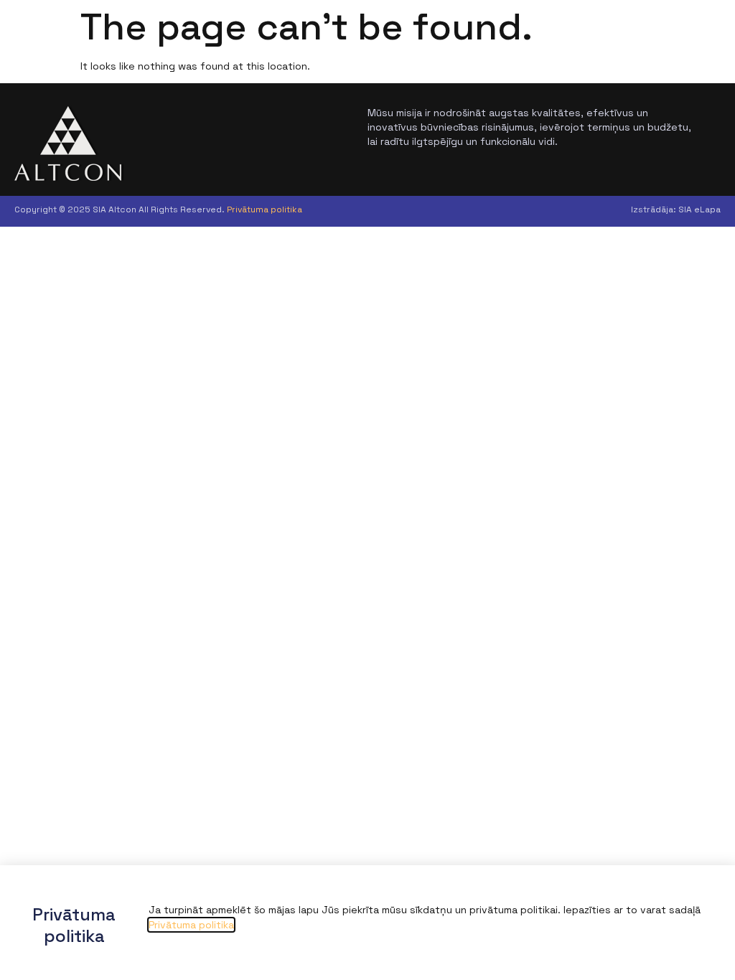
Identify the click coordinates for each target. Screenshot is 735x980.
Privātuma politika (264, 209)
